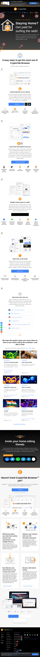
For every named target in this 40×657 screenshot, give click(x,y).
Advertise (7, 649)
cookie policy (14, 654)
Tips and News (8, 636)
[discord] (22, 12)
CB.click (15, 648)
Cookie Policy (8, 647)
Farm (20, 12)
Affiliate (15, 12)
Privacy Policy (8, 645)
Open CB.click (20, 271)
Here (29, 637)
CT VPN (15, 646)
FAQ (8, 12)
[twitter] (28, 12)
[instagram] (30, 12)
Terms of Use (8, 641)
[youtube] (32, 12)
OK (35, 654)
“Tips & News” (28, 348)
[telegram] (26, 12)
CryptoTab (17, 112)
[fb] (24, 12)
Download (4, 12)
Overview (2, 634)
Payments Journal (9, 639)
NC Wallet (7, 634)
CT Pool (15, 641)
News (11, 12)
